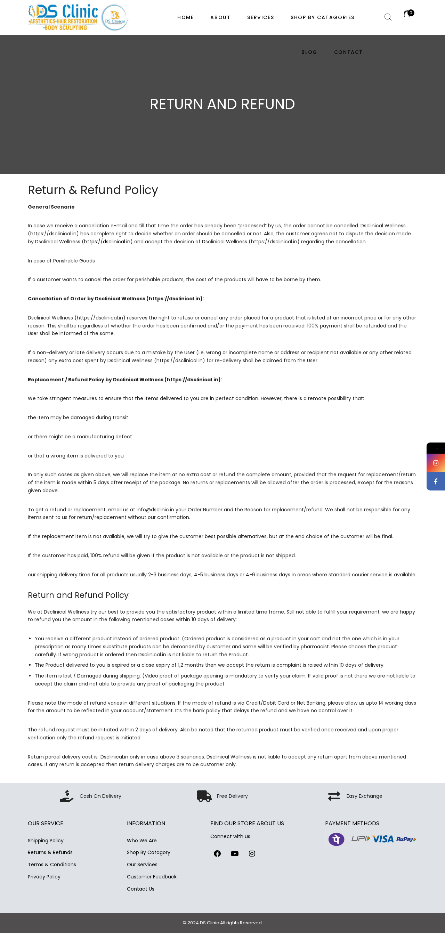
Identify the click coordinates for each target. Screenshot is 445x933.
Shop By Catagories (323, 17)
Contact (348, 52)
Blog (309, 52)
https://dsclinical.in (107, 241)
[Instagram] (252, 854)
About (220, 17)
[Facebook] (217, 854)
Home (185, 17)
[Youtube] (235, 854)
